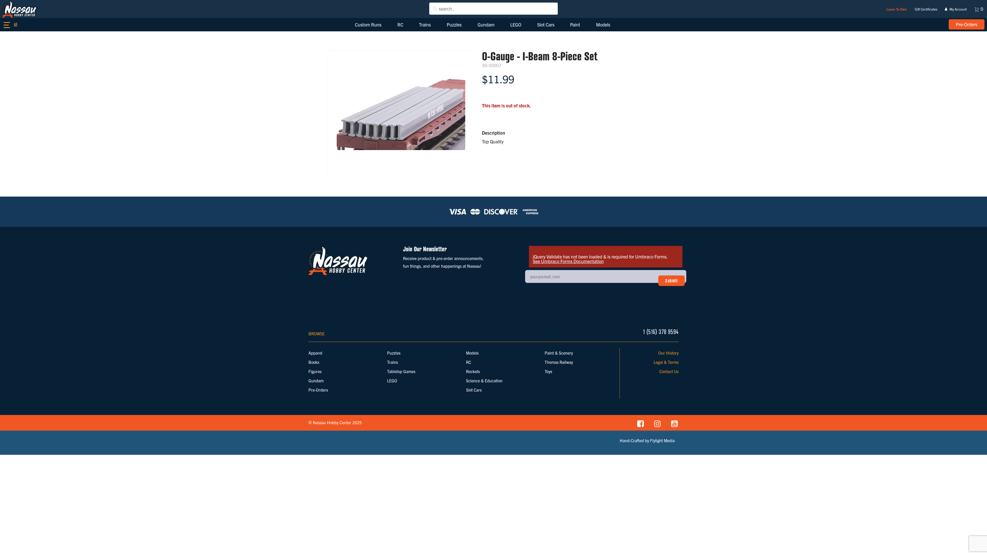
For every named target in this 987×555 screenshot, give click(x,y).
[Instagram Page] (657, 423)
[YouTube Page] (674, 423)
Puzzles (393, 352)
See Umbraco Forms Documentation (568, 261)
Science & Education (484, 380)
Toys (548, 371)
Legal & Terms (666, 362)
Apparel (315, 352)
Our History (668, 352)
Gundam (316, 380)
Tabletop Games (401, 371)
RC (468, 362)
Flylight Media (662, 440)
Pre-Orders (318, 389)
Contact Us (669, 371)
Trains (392, 362)
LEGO (392, 380)
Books (313, 362)
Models (472, 352)
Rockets (473, 371)
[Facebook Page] (640, 423)
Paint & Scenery (559, 352)
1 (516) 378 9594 (661, 332)
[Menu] (13, 25)
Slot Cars (474, 389)
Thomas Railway (559, 362)
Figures (315, 371)
